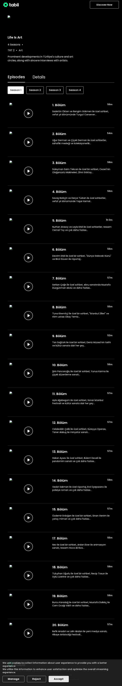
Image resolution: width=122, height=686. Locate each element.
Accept (59, 679)
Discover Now (104, 4)
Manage (13, 679)
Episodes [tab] (16, 77)
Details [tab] (39, 77)
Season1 (15, 90)
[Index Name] (28, 113)
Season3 (55, 90)
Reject (36, 679)
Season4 (75, 90)
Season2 (35, 90)
